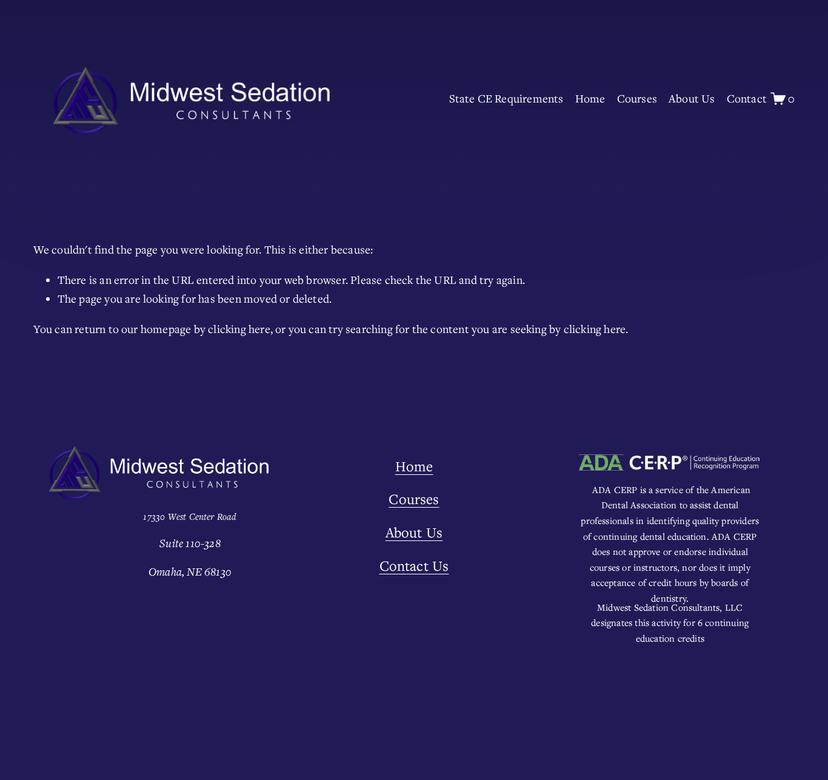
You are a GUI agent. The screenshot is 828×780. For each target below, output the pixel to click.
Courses (637, 98)
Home (590, 98)
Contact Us (414, 565)
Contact (747, 98)
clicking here (239, 328)
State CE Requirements (506, 98)
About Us (692, 98)
